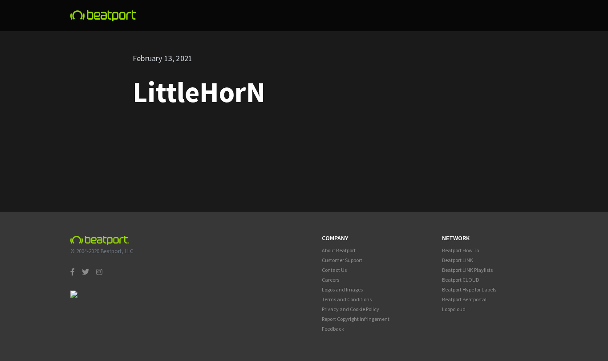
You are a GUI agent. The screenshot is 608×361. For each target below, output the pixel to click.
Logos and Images (342, 289)
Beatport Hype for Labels (469, 289)
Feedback (333, 328)
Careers (330, 279)
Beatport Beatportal (464, 299)
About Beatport (339, 250)
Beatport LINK (457, 260)
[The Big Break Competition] (103, 16)
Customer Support (342, 260)
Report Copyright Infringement (355, 319)
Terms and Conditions (347, 299)
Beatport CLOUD (460, 279)
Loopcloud (454, 309)
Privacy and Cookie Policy (350, 309)
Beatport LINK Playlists (467, 270)
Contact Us (334, 270)
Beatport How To (460, 250)
